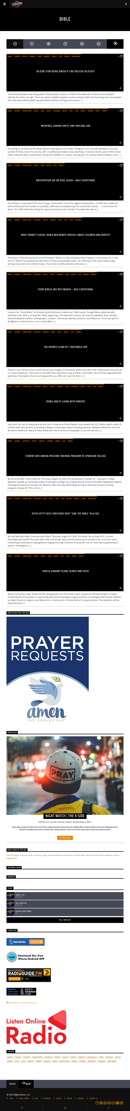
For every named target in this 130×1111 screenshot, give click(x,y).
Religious (75, 56)
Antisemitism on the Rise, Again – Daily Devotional (65, 180)
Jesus (54, 56)
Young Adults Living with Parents (65, 401)
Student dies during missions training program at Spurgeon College (65, 456)
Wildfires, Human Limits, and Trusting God (65, 126)
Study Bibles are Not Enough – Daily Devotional (66, 289)
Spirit (104, 111)
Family (33, 56)
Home (12, 1098)
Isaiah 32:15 (11, 858)
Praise (90, 111)
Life (60, 56)
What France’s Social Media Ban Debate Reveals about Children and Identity (65, 235)
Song (83, 498)
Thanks (101, 1061)
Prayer (69, 1098)
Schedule (47, 1098)
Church (37, 220)
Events (58, 1098)
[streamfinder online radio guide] (65, 1002)
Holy (49, 111)
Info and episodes (65, 838)
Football (92, 1057)
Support (81, 1098)
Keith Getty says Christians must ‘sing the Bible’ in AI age (65, 513)
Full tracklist (65, 920)
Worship (92, 498)
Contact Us (93, 1098)
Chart (18, 1057)
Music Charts (24, 1098)
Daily (36, 165)
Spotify (91, 1061)
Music (86, 274)
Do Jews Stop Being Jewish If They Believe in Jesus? (65, 71)
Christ (17, 56)
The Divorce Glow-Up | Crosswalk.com (65, 347)
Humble (56, 111)
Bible (9, 56)
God (40, 56)
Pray (97, 111)
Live (76, 111)
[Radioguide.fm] (65, 975)
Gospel (47, 56)
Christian (26, 111)
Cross (57, 1057)
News (66, 56)
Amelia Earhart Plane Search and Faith (66, 571)
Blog (36, 1098)
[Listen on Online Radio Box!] (65, 942)
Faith (24, 56)
